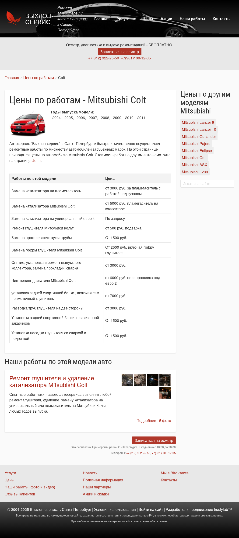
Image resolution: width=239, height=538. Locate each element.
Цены (148, 18)
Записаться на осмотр (119, 51)
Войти (144, 509)
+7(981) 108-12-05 (164, 453)
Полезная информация (103, 480)
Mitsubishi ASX (194, 164)
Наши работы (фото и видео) (30, 487)
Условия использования (115, 509)
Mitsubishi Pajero (196, 143)
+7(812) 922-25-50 (103, 58)
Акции (166, 18)
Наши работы (192, 18)
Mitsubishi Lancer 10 (199, 129)
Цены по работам (38, 77)
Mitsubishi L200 (195, 171)
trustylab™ (223, 509)
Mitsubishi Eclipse (197, 150)
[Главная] (15, 18)
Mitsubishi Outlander (199, 136)
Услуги (123, 18)
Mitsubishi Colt (194, 157)
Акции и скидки (96, 494)
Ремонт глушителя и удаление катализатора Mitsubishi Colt (51, 381)
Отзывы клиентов (20, 494)
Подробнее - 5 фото (154, 420)
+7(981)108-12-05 (136, 58)
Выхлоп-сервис (39, 18)
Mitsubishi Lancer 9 (198, 122)
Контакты (222, 18)
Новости (90, 473)
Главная (101, 18)
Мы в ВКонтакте (175, 473)
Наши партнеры (97, 487)
